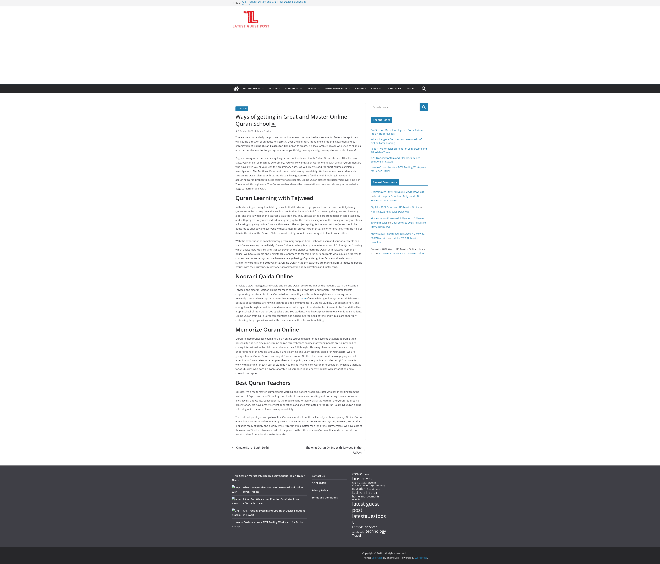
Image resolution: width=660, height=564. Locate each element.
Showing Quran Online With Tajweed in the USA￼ (333, 450)
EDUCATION (291, 88)
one (303, 298)
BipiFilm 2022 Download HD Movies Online (395, 207)
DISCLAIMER (319, 483)
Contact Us (318, 476)
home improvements (366, 496)
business (362, 478)
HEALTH (311, 88)
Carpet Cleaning (359, 483)
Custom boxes (360, 485)
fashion (358, 492)
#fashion (357, 473)
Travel (356, 535)
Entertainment (373, 489)
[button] (262, 88)
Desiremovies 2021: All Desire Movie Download (398, 191)
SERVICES (376, 88)
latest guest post (365, 507)
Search (424, 107)
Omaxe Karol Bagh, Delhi (252, 447)
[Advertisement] (330, 58)
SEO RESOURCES (251, 88)
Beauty (367, 474)
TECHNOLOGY (393, 88)
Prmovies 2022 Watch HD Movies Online (401, 253)
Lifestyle (358, 527)
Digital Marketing (377, 486)
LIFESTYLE (360, 88)
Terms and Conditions (325, 497)
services (371, 527)
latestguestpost (369, 519)
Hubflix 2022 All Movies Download (390, 211)
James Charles (264, 131)
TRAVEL (411, 88)
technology (376, 531)
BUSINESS (274, 88)
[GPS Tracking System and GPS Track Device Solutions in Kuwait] (236, 512)
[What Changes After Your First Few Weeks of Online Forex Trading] (236, 489)
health (371, 492)
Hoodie (356, 499)
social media (358, 532)
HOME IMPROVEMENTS (337, 88)
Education (358, 488)
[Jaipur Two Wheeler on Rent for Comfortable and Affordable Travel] (236, 501)
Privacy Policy (320, 490)
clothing (372, 482)
